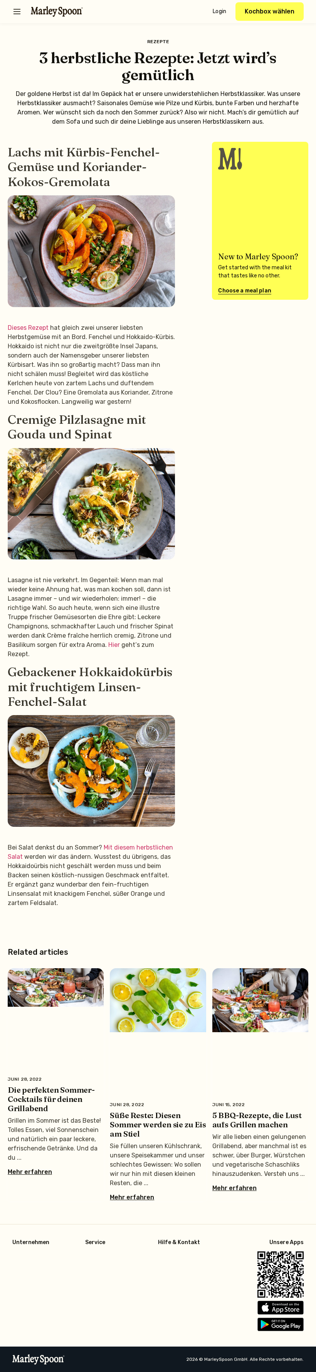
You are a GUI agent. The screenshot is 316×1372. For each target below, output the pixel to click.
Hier (114, 644)
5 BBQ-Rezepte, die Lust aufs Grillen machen (257, 1119)
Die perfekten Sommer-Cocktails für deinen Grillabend (51, 1099)
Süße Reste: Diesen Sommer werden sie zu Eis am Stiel (158, 1124)
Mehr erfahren (30, 1172)
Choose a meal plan (244, 290)
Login (219, 11)
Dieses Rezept (28, 327)
